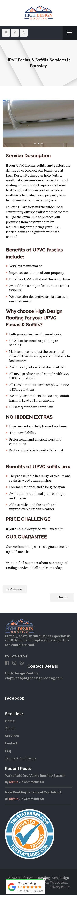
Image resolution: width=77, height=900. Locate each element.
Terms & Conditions (20, 758)
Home (10, 721)
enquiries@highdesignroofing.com (34, 678)
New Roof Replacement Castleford (33, 792)
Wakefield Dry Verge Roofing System (35, 775)
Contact (11, 743)
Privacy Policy (60, 887)
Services (12, 736)
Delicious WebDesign (51, 882)
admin (13, 782)
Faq (8, 751)
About (10, 728)
